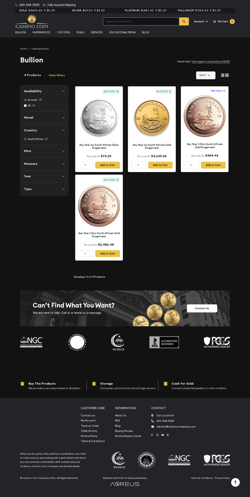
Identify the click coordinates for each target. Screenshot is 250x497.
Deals (80, 32)
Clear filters (57, 75)
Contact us (88, 415)
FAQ (117, 420)
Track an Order (90, 426)
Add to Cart (107, 165)
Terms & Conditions (93, 441)
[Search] (184, 21)
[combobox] (141, 21)
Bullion (20, 32)
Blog (145, 32)
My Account (88, 420)
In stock (32, 100)
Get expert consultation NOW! (211, 61)
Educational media (122, 32)
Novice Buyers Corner (128, 436)
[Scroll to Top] (235, 482)
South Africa (35, 139)
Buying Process (124, 431)
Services (97, 32)
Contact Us (202, 308)
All (29, 105)
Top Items (63, 32)
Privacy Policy (89, 436)
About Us (120, 415)
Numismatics (41, 32)
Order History (89, 431)
